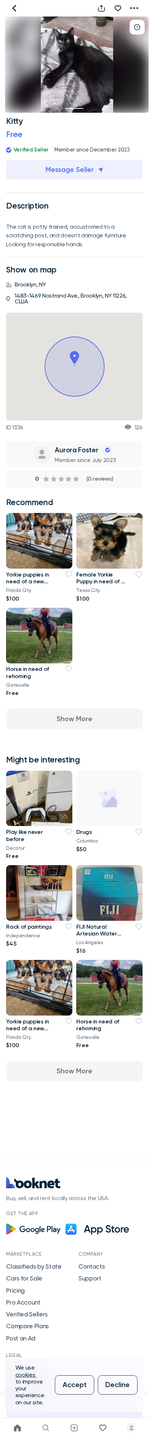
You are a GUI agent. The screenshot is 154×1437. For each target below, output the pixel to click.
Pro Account (23, 1302)
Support (89, 1278)
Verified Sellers (27, 1314)
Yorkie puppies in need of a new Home (27, 581)
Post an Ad (20, 1338)
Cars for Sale (24, 1278)
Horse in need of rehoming (27, 672)
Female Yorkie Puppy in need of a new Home (100, 581)
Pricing (15, 1290)
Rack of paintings (29, 926)
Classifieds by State (34, 1266)
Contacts (91, 1266)
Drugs (84, 832)
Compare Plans (27, 1326)
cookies (26, 1374)
